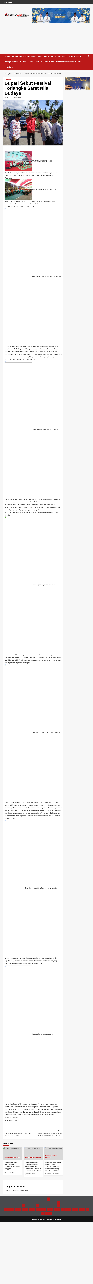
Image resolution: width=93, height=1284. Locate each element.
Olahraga (8, 62)
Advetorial (38, 62)
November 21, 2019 (13, 97)
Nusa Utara (61, 56)
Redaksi (52, 62)
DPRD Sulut (9, 67)
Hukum (45, 62)
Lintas (31, 62)
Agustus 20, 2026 (10, 1172)
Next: (50, 1133)
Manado (33, 56)
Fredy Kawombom (10, 1171)
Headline (26, 56)
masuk (14, 1190)
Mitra (18, 1157)
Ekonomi (15, 62)
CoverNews (49, 1219)
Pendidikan (24, 62)
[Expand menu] (55, 56)
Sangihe (48, 1157)
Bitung (40, 56)
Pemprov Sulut (17, 56)
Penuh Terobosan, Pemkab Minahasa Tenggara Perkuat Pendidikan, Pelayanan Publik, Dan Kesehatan (33, 1166)
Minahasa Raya (49, 56)
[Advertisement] (46, 40)
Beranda (7, 56)
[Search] (89, 56)
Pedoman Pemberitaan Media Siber (68, 62)
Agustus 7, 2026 (30, 1174)
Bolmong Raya (74, 56)
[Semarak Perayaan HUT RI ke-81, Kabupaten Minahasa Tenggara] (12, 1153)
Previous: (18, 1133)
